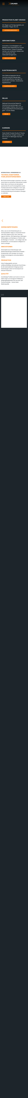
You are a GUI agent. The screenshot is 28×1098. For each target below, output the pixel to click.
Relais (6, 114)
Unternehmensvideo (10, 30)
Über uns (6, 196)
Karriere (7, 142)
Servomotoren (9, 58)
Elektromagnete (9, 86)
